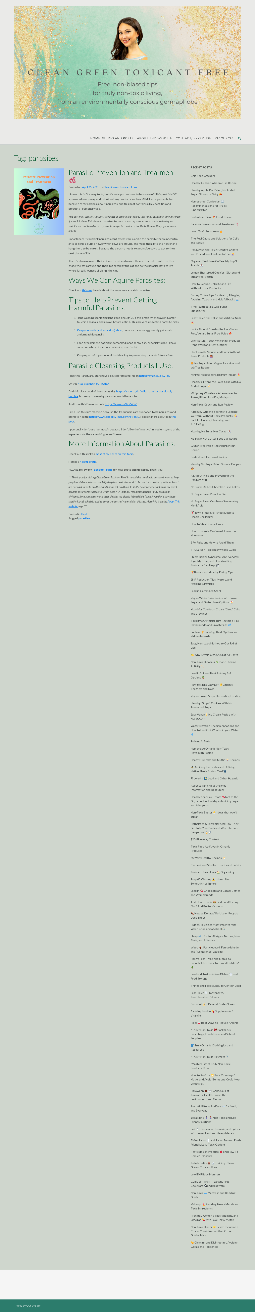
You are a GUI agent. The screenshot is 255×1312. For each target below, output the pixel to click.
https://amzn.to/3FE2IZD (154, 375)
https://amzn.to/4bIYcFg (131, 391)
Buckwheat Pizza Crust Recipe (211, 217)
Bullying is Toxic (200, 741)
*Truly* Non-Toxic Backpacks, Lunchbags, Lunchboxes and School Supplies (213, 1034)
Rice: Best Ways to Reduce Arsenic (214, 1022)
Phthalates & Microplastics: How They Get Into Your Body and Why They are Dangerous (214, 828)
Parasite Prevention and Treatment (122, 172)
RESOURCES (224, 138)
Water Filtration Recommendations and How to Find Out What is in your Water (215, 728)
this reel (87, 290)
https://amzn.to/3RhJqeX (93, 383)
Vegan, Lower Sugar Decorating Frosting (216, 696)
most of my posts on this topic (114, 454)
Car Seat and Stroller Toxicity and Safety (216, 865)
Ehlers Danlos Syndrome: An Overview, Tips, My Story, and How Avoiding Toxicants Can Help (215, 561)
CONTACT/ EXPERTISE (193, 138)
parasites (84, 518)
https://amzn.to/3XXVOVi (121, 404)
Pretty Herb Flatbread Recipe (209, 457)
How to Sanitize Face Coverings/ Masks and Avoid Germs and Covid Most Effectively (215, 1079)
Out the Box (33, 1305)
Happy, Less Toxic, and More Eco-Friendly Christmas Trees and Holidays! (215, 961)
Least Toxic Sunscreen (205, 231)
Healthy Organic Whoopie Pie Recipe (214, 183)
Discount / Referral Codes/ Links (213, 1004)
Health (85, 514)
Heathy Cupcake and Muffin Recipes (215, 760)
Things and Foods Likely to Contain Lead (216, 985)
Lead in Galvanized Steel (206, 590)
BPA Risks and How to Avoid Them (212, 542)
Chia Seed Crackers (203, 175)
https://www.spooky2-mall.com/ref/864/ (114, 416)
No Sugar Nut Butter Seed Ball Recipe (214, 438)
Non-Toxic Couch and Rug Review (212, 404)
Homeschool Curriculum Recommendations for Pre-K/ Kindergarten (209, 205)
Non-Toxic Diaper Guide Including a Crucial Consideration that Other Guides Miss (214, 1231)
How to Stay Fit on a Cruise (207, 524)
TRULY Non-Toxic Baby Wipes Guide (213, 549)
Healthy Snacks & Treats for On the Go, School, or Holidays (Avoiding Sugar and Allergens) (215, 801)
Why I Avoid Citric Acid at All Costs (216, 654)
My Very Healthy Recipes (206, 857)
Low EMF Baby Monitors (206, 1174)
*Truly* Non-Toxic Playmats (208, 1056)
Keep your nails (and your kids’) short (100, 330)
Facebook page (102, 469)
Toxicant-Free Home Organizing (212, 872)
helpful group (88, 461)
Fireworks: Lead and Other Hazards (214, 778)
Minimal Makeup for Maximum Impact (214, 374)
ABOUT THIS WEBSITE (154, 138)
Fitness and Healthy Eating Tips (213, 572)
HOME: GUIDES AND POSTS (111, 138)
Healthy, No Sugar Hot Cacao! (209, 431)
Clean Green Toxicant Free (120, 187)
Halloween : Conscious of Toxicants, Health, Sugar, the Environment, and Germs (210, 1095)
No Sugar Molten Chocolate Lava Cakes (215, 487)
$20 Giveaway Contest (205, 839)
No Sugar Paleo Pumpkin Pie (208, 494)
